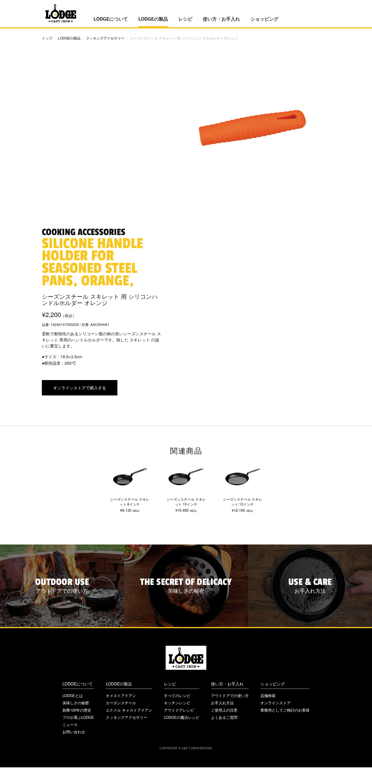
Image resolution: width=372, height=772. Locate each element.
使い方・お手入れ (221, 19)
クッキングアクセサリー (105, 37)
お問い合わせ (73, 732)
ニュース (70, 724)
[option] (129, 484)
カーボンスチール (121, 702)
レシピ (185, 19)
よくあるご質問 (224, 717)
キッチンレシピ (177, 702)
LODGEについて (111, 19)
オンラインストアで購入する (79, 388)
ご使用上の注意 (224, 710)
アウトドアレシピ (179, 710)
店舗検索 (268, 695)
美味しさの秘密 (75, 702)
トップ (47, 37)
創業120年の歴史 (76, 710)
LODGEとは (72, 695)
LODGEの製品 (153, 19)
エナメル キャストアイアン (129, 710)
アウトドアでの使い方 (230, 695)
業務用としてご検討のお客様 (285, 710)
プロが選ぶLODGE (78, 717)
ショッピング (264, 19)
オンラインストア (275, 702)
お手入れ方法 (222, 702)
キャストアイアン (121, 695)
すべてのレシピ (177, 695)
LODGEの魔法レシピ (181, 717)
